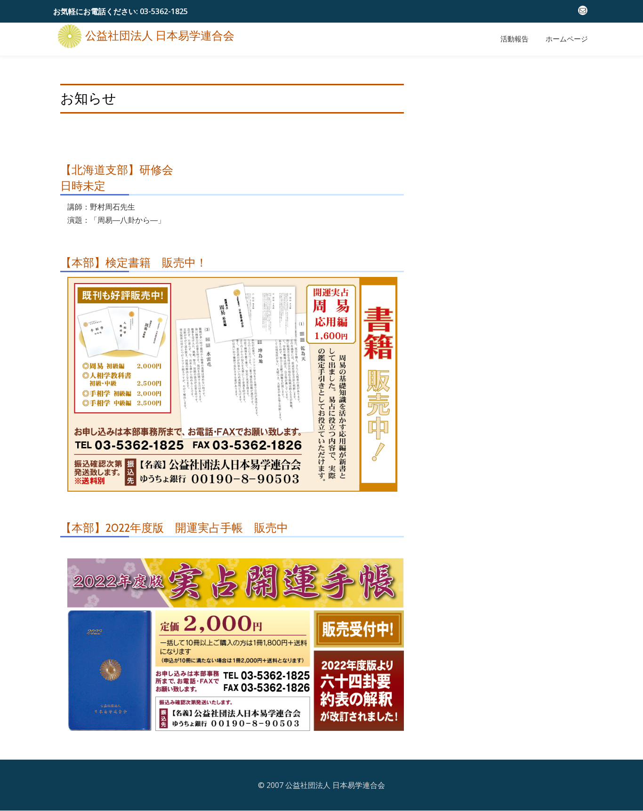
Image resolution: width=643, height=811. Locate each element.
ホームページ (567, 39)
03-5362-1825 (164, 11)
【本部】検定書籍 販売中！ (133, 262)
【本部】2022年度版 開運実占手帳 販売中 (174, 528)
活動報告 (514, 39)
